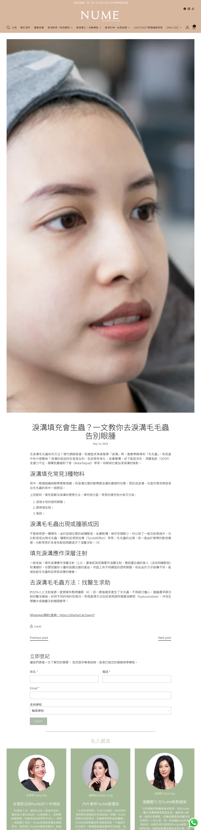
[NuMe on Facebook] (184, 8)
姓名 (34, 671)
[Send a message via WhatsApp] (193, 822)
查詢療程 (36, 704)
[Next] (136, 2)
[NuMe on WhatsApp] (193, 8)
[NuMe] (100, 16)
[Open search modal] (8, 27)
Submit (38, 721)
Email (34, 688)
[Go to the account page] (186, 27)
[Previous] (64, 2)
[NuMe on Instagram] (188, 8)
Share (38, 626)
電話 (106, 671)
